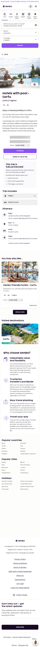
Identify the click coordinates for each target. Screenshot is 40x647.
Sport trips (5, 486)
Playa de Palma (25, 465)
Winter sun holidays (26, 481)
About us (20, 576)
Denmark (23, 443)
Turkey (4, 446)
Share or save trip (20, 157)
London (22, 467)
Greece (22, 448)
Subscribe (20, 627)
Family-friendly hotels (27, 486)
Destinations (20, 580)
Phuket (22, 470)
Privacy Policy (20, 559)
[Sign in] (30, 6)
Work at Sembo (20, 567)
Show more (20, 312)
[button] (20, 195)
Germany (4, 451)
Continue (20, 150)
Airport (12, 145)
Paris (3, 465)
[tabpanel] (20, 35)
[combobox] (18, 26)
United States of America (28, 454)
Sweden (22, 451)
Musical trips (24, 489)
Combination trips (26, 484)
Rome (3, 470)
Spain (3, 443)
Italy (21, 446)
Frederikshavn (6, 473)
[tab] (5, 16)
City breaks (5, 489)
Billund (22, 462)
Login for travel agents (20, 588)
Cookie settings (21, 595)
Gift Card (20, 584)
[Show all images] (34, 84)
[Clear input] (36, 25)
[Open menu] (36, 6)
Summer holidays (7, 481)
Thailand (4, 454)
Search (20, 45)
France (4, 448)
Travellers (6, 38)
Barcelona (5, 467)
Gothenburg (24, 473)
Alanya (4, 462)
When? (5, 31)
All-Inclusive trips (7, 484)
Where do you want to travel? (14, 24)
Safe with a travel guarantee (20, 572)
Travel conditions (20, 563)
